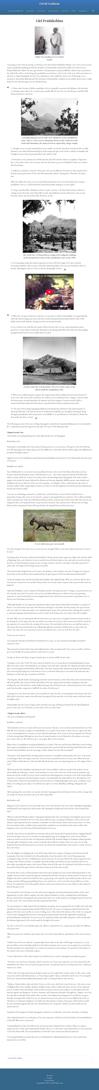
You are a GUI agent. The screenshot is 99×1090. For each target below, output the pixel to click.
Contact (49, 1078)
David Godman (49, 3)
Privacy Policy (49, 1080)
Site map (49, 1075)
